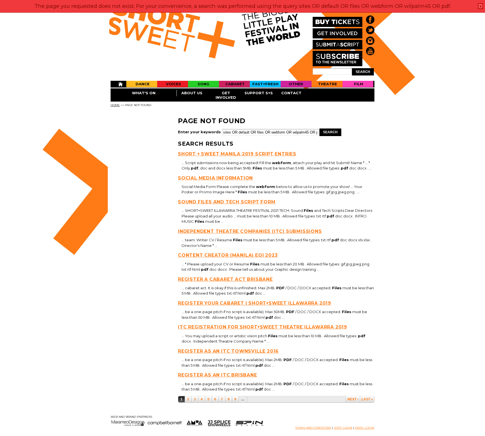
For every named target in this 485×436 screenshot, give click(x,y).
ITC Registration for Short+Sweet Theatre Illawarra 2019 (262, 327)
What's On (143, 93)
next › (352, 399)
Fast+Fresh (265, 84)
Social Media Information (215, 178)
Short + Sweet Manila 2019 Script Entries (237, 154)
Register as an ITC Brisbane (217, 375)
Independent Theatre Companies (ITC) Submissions (250, 231)
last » (367, 399)
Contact (291, 93)
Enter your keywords (200, 132)
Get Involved (226, 95)
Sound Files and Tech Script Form (227, 202)
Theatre (327, 84)
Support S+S (258, 93)
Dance (143, 84)
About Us (191, 93)
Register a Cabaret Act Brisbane (225, 279)
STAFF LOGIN (343, 428)
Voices (173, 84)
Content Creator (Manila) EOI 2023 (228, 255)
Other (296, 84)
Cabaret (235, 84)
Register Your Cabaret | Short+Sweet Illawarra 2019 (254, 303)
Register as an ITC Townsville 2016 (228, 351)
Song (203, 84)
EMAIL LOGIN (364, 428)
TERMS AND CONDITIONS (313, 428)
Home (118, 84)
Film (358, 84)
